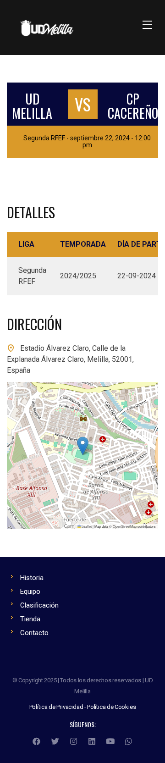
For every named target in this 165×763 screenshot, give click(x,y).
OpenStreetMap (125, 526)
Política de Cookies (111, 706)
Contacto (34, 633)
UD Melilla (32, 105)
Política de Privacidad (56, 706)
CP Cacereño (133, 105)
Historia (32, 578)
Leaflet (86, 526)
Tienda (30, 619)
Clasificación (39, 605)
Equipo (30, 591)
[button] (82, 446)
